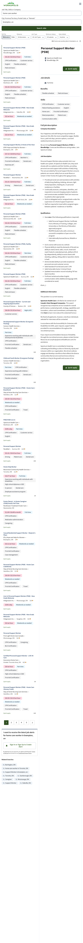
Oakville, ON (26, 783)
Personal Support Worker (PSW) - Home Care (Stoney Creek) (18, 688)
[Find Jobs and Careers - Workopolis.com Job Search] (11, 4)
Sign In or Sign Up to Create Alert (20, 745)
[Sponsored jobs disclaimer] (80, 41)
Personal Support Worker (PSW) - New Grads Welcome (18, 109)
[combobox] (41, 13)
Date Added (62, 34)
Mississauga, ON (23, 779)
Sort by (4, 34)
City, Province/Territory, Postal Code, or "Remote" (18, 18)
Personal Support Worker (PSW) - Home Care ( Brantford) (19, 389)
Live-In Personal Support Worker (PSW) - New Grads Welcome (19, 597)
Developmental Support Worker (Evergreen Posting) (18, 323)
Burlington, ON (10, 765)
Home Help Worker (9, 467)
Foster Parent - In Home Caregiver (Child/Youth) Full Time (15, 502)
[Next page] (32, 722)
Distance (19, 34)
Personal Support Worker (12, 175)
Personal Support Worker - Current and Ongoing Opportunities (16, 303)
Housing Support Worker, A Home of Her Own (19, 145)
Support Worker (10, 783)
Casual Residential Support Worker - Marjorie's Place (19, 534)
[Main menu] (80, 4)
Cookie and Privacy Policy (25, 753)
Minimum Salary (51, 34)
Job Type (34, 34)
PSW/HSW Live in (9, 420)
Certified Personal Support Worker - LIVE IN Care (18, 657)
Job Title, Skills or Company (11, 10)
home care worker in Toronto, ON (16, 768)
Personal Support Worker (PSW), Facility (17, 244)
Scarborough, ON (26, 776)
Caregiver (8, 779)
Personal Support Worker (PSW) (14, 48)
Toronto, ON (9, 776)
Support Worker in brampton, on (16, 772)
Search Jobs (41, 28)
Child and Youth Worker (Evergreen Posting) (18, 358)
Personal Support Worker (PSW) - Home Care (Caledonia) (18, 566)
